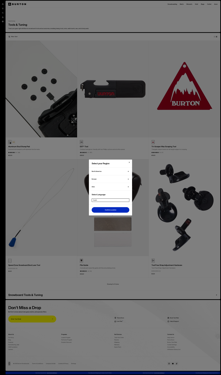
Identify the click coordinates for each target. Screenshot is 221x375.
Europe (94, 179)
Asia (93, 186)
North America (96, 171)
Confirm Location (110, 210)
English (95, 200)
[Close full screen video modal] (129, 162)
